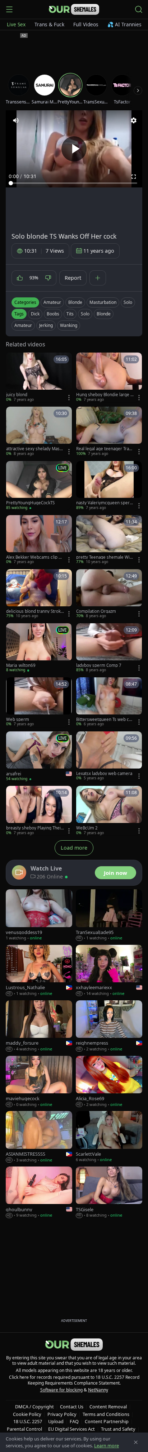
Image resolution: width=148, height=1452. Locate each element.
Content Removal (108, 1406)
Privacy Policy (62, 1414)
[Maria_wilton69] (39, 648)
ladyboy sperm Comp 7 (98, 665)
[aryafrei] (39, 756)
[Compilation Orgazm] (109, 594)
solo (85, 314)
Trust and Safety (118, 1429)
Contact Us (71, 1406)
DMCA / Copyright (34, 1406)
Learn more (106, 1445)
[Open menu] (9, 9)
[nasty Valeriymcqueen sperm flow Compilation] (109, 486)
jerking (46, 325)
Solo (128, 302)
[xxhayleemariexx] (109, 971)
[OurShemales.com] (74, 9)
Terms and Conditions (106, 1414)
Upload (56, 1421)
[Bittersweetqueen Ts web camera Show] (109, 702)
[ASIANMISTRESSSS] (39, 1137)
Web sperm (17, 719)
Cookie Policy (27, 1414)
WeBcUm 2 (87, 828)
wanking (68, 325)
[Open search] (138, 9)
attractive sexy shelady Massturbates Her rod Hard (34, 449)
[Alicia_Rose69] (109, 1082)
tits (70, 314)
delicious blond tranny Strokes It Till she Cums (34, 611)
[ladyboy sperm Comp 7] (109, 648)
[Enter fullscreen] (133, 176)
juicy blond (16, 395)
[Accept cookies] (135, 1442)
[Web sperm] (39, 702)
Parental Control (24, 1429)
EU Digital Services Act (71, 1429)
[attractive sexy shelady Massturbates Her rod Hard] (39, 431)
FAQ (74, 1421)
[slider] (74, 183)
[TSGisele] (109, 1192)
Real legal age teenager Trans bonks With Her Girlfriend (105, 449)
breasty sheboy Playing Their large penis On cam (34, 828)
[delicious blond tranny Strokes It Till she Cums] (39, 594)
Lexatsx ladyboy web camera (104, 773)
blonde (104, 314)
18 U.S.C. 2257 (27, 1421)
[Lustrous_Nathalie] (39, 971)
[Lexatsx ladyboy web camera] (109, 756)
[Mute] (16, 120)
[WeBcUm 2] (109, 811)
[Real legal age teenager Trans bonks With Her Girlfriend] (109, 431)
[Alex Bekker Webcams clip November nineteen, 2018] (39, 540)
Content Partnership (107, 1421)
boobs (53, 314)
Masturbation (102, 302)
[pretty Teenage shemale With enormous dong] (109, 540)
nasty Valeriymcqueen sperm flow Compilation (105, 503)
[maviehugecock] (39, 1082)
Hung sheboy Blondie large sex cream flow (104, 395)
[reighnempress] (109, 1026)
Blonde (75, 302)
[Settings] (133, 120)
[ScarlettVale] (109, 1137)
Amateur (52, 302)
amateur (23, 325)
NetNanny (98, 1390)
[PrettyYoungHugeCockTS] (39, 486)
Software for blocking (61, 1390)
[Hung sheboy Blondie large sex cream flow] (109, 377)
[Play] (74, 148)
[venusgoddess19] (39, 915)
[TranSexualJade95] (109, 915)
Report (73, 277)
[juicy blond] (39, 377)
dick (35, 314)
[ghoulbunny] (39, 1192)
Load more (74, 847)
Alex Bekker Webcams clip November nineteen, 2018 (34, 557)
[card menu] (69, 397)
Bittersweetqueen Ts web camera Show (103, 719)
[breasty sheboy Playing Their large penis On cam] (39, 811)
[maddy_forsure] (39, 1026)
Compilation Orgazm (96, 611)
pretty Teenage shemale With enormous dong (105, 557)
